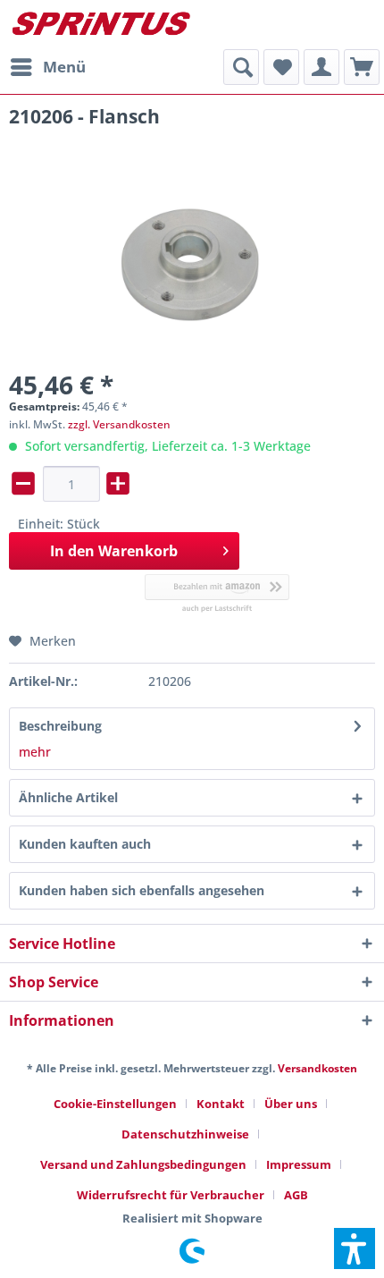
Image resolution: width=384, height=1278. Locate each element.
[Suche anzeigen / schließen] (241, 67)
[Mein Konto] (321, 67)
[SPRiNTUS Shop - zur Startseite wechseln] (100, 24)
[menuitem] (47, 67)
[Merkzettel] (281, 67)
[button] (354, 1248)
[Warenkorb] (362, 67)
